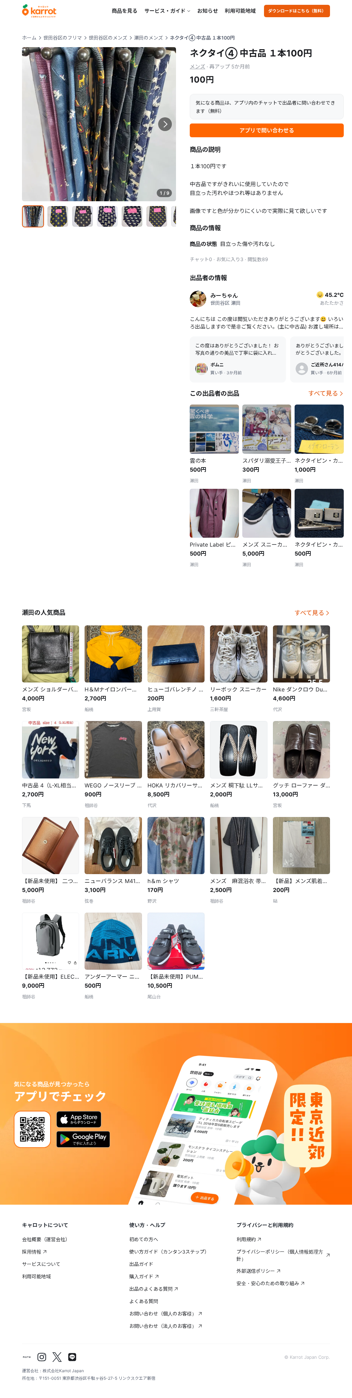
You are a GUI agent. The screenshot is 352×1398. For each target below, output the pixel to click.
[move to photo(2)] (58, 216)
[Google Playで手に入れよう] (83, 1139)
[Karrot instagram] (42, 1357)
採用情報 (31, 1252)
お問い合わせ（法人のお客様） (163, 1326)
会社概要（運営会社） (46, 1239)
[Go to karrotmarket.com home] (39, 11)
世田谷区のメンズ (108, 38)
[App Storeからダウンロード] (78, 1119)
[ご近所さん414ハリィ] (302, 369)
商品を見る (125, 11)
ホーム (29, 38)
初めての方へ (143, 1239)
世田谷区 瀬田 (225, 303)
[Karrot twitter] (57, 1357)
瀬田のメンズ (148, 38)
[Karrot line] (72, 1357)
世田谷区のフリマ (62, 38)
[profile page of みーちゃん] (198, 299)
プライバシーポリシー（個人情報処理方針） (279, 1255)
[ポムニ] (201, 369)
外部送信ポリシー (255, 1271)
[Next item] (165, 124)
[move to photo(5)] (132, 216)
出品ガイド (141, 1264)
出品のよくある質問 (151, 1289)
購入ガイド (141, 1276)
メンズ (197, 66)
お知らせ (207, 11)
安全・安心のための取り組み (267, 1283)
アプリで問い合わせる (266, 130)
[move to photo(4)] (107, 216)
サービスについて (41, 1264)
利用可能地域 (240, 11)
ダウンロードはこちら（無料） (297, 10)
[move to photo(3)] (83, 216)
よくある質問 (143, 1301)
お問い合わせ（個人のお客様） (163, 1313)
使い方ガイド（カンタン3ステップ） (169, 1252)
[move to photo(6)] (157, 216)
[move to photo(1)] (33, 216)
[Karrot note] (27, 1357)
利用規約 (246, 1239)
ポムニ (217, 364)
